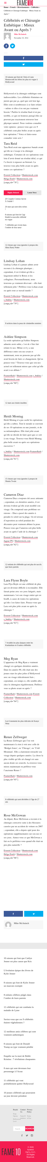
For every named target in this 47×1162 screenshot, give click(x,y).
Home (6, 7)
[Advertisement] (23, 885)
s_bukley (8, 299)
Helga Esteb (9, 178)
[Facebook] (6, 46)
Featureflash (9, 375)
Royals (15, 1110)
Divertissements (23, 7)
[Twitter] (12, 46)
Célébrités (35, 7)
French (13, 7)
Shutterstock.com (30, 174)
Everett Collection (12, 174)
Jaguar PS (8, 540)
